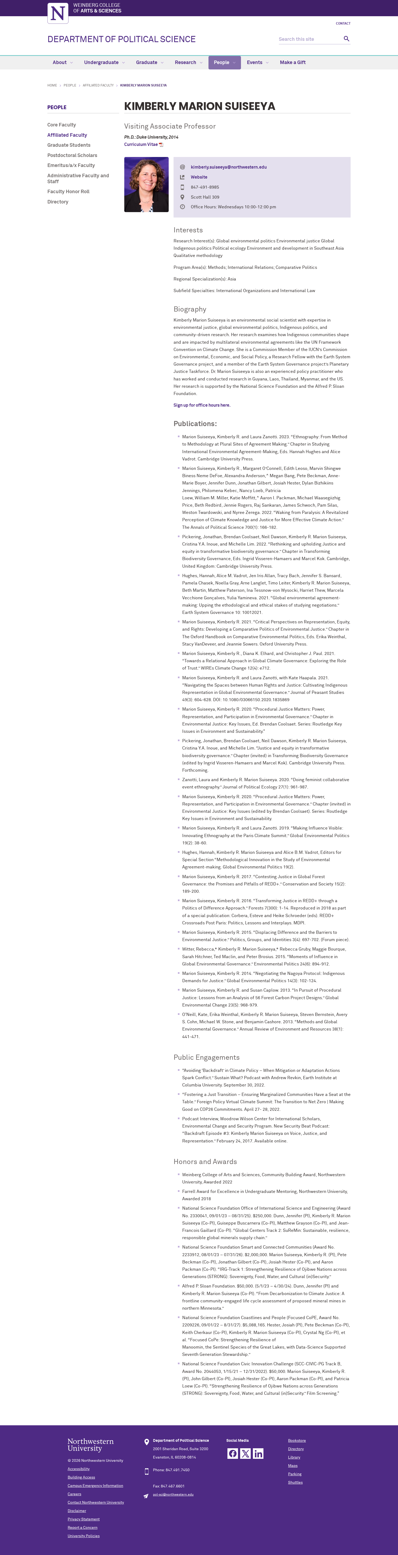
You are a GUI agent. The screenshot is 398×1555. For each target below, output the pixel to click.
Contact (343, 23)
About (60, 62)
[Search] (346, 39)
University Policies (84, 1536)
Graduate (147, 62)
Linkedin (258, 1453)
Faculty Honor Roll (68, 191)
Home (52, 85)
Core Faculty (61, 125)
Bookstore (297, 1441)
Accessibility (79, 1469)
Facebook (232, 1453)
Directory (57, 202)
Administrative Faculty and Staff (78, 178)
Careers (74, 1494)
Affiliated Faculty (98, 85)
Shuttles (295, 1482)
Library (294, 1457)
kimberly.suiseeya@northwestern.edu (229, 167)
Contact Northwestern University (96, 1502)
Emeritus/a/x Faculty (71, 165)
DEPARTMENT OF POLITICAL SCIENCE (121, 39)
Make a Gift (293, 62)
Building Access (81, 1477)
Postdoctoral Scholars (72, 155)
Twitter (245, 1453)
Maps (293, 1466)
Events (255, 62)
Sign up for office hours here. (202, 405)
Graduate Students (68, 145)
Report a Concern (82, 1528)
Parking (295, 1474)
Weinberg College (97, 8)
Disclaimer (77, 1511)
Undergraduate (102, 62)
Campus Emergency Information (95, 1486)
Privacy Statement (84, 1519)
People (222, 62)
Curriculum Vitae (141, 144)
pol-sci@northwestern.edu (173, 1494)
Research (186, 62)
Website (199, 177)
